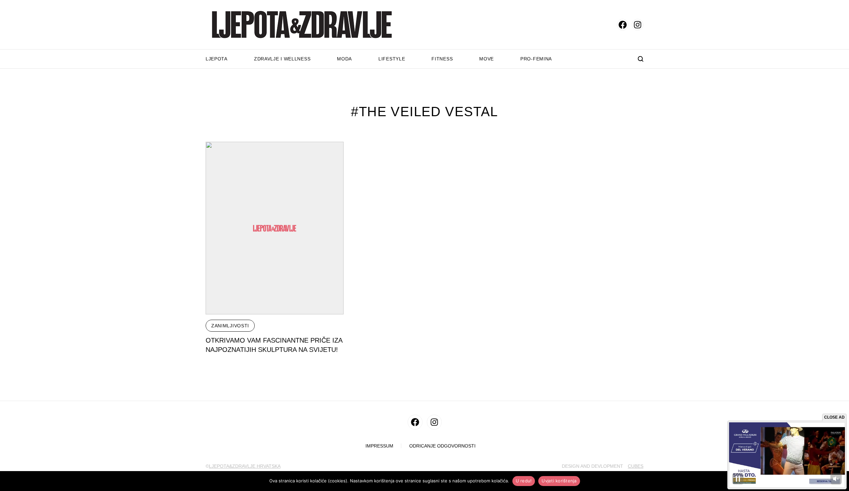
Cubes (635, 466)
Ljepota (217, 58)
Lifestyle (391, 58)
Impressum (379, 446)
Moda (344, 58)
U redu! (524, 480)
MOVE (486, 58)
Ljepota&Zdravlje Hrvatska (245, 466)
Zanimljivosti (230, 325)
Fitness (442, 58)
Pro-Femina (536, 58)
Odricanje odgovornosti (442, 446)
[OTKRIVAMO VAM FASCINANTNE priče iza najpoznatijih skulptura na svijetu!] (275, 228)
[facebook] (622, 25)
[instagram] (637, 25)
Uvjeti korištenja (559, 480)
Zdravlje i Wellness (282, 58)
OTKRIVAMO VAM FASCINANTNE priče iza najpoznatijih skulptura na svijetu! (274, 345)
